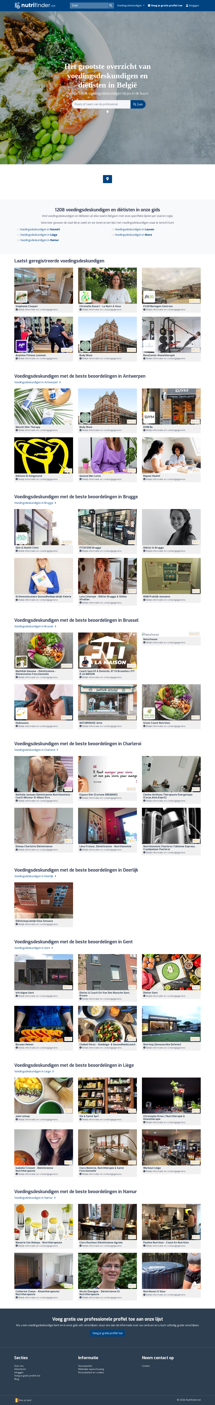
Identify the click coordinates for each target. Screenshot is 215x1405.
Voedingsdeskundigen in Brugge (34, 503)
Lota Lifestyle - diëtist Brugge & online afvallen (103, 598)
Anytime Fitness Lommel (31, 355)
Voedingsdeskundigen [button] (129, 5)
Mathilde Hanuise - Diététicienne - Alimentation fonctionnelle (36, 673)
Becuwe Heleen (24, 1044)
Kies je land (24, 1400)
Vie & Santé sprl (89, 1116)
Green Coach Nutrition (156, 723)
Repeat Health (151, 476)
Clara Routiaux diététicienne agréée (101, 1242)
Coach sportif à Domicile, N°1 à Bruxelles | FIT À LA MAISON (107, 673)
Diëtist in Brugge (153, 547)
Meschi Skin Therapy (28, 427)
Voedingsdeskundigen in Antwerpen (36, 382)
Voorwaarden (85, 1366)
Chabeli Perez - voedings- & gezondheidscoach (107, 1044)
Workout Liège (152, 1168)
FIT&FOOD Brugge (90, 547)
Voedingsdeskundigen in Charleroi (35, 750)
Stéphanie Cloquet (27, 306)
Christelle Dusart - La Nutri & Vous (100, 306)
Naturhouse (150, 639)
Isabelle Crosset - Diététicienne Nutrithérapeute (34, 1169)
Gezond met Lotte (90, 476)
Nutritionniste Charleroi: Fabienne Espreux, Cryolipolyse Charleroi (169, 848)
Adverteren (20, 1369)
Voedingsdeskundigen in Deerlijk (34, 876)
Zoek (139, 104)
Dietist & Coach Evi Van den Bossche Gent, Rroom (104, 994)
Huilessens (22, 723)
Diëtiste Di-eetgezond (29, 476)
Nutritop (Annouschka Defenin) (162, 1044)
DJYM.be (148, 427)
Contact (146, 1366)
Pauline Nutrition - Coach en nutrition (166, 1242)
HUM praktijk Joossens (156, 596)
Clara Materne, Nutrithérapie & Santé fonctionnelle (101, 1169)
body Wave (85, 355)
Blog (16, 1379)
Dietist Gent (150, 992)
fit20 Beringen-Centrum (158, 306)
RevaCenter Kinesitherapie (159, 355)
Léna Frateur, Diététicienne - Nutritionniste (105, 846)
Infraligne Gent (25, 992)
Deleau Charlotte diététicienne (34, 846)
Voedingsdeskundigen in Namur (33, 1198)
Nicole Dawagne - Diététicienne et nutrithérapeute (99, 1293)
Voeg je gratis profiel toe (166, 5)
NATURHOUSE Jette (90, 723)
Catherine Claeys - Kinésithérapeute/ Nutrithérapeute (37, 1293)
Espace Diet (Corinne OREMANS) (98, 794)
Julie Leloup (23, 1116)
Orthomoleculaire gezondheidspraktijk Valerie (43, 596)
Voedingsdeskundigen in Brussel (34, 626)
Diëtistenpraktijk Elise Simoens (34, 921)
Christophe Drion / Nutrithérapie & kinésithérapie (164, 1118)
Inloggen (193, 5)
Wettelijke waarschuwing (91, 1369)
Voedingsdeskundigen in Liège (33, 1071)
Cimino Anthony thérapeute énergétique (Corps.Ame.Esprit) (167, 796)
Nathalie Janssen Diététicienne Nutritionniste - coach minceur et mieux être (44, 796)
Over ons (19, 1366)
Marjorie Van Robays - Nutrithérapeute (39, 1242)
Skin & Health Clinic (27, 547)
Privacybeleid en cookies (91, 1372)
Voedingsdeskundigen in (40, 229)
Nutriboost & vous (154, 1291)
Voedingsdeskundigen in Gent (32, 948)
